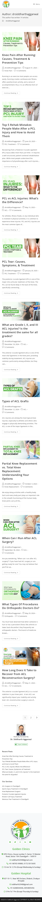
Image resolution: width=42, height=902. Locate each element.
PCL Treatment (10, 144)
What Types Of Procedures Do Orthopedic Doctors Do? (20, 606)
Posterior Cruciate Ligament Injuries (14, 794)
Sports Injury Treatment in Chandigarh (15, 789)
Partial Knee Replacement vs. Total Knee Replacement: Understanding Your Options (20, 471)
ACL (6, 210)
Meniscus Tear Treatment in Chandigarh (15, 799)
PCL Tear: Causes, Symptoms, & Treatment (18, 263)
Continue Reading (12, 93)
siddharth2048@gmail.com (22, 860)
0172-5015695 (30, 863)
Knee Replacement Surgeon (11, 791)
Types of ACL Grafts (15, 401)
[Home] (3, 21)
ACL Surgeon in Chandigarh (11, 786)
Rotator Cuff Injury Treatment (12, 797)
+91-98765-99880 (15, 863)
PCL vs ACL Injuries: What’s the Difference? (20, 200)
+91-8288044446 (16, 888)
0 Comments (21, 71)
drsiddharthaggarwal (13, 21)
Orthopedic (9, 616)
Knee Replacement (12, 487)
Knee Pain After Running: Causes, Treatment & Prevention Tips (19, 58)
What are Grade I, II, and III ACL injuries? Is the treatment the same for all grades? (20, 330)
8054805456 (29, 888)
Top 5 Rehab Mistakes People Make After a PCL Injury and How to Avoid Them (18, 130)
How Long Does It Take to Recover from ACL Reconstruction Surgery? (19, 673)
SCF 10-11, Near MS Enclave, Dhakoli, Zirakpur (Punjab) (21, 879)
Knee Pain (8, 71)
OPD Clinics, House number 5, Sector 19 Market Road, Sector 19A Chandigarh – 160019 (21, 855)
